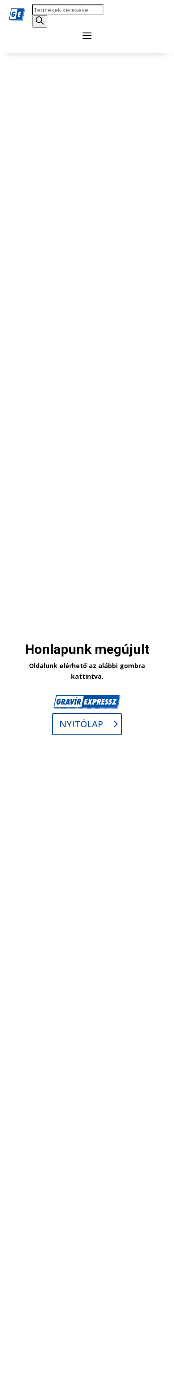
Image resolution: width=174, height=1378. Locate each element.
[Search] (39, 21)
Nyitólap (81, 724)
